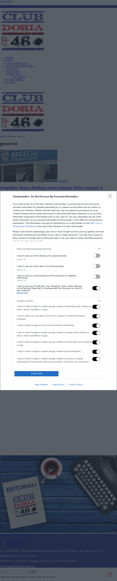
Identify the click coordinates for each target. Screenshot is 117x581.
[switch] (96, 256)
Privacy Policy (75, 384)
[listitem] (58, 249)
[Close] (111, 197)
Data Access (58, 384)
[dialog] (58, 290)
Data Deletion (41, 384)
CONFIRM (36, 374)
